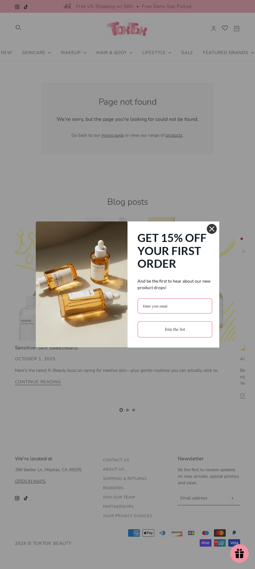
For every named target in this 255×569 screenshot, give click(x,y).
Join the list (175, 329)
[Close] (211, 228)
